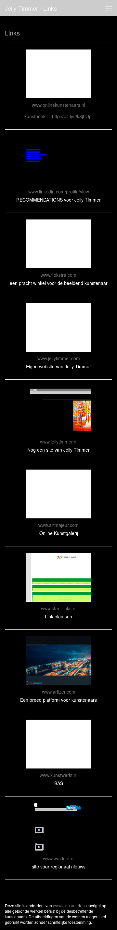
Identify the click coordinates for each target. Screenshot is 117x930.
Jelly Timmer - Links (31, 8)
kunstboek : (38, 116)
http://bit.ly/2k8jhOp (72, 116)
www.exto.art (64, 905)
